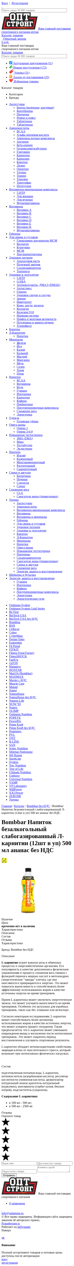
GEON (13, 663)
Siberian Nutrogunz (21, 751)
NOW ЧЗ (15, 704)
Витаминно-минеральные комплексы (33, 189)
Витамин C (24, 216)
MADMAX (16, 676)
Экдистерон (24, 448)
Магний (22, 356)
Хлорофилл (24, 325)
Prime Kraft (16, 724)
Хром (20, 370)
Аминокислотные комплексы (36, 138)
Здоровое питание (21, 257)
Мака (20, 441)
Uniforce (14, 775)
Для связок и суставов (23, 237)
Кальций (22, 353)
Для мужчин (25, 199)
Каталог (19, 806)
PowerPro (15, 721)
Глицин (22, 291)
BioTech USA (17, 615)
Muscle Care (16, 683)
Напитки (22, 336)
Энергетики (24, 414)
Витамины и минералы (32, 516)
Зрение (21, 298)
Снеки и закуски (20, 472)
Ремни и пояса (26, 117)
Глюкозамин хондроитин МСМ (37, 240)
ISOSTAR (15, 670)
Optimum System (19, 605)
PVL (12, 734)
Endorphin (15, 642)
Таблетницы (25, 124)
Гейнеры (14, 233)
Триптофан (24, 182)
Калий (21, 349)
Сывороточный (27, 469)
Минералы (16, 339)
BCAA (21, 131)
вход (4, 1259)
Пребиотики (25, 404)
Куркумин (23, 247)
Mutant (13, 687)
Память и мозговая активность (36, 319)
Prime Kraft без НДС (22, 728)
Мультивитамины (28, 203)
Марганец (23, 360)
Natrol (13, 690)
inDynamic (24, 1226)
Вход (5, 3)
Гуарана (22, 390)
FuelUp (13, 659)
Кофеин (22, 400)
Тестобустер (24, 445)
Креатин (22, 162)
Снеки (21, 486)
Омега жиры (17, 424)
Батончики (24, 476)
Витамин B (24, 213)
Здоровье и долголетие (24, 274)
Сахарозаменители (29, 267)
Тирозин (22, 179)
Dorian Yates (16, 639)
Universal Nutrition (20, 779)
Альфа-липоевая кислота (33, 134)
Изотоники (24, 394)
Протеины (23, 554)
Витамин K (24, 227)
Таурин (21, 172)
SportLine (15, 758)
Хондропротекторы (29, 254)
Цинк (20, 373)
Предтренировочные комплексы (38, 407)
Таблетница (24, 121)
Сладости (23, 482)
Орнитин (23, 169)
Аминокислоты (19, 128)
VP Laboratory (18, 786)
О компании (17, 1203)
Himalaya (15, 666)
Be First (14, 612)
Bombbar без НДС (38, 806)
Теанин (21, 175)
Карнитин (23, 155)
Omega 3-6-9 (25, 431)
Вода (20, 387)
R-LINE (14, 741)
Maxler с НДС (18, 680)
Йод (19, 346)
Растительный (26, 465)
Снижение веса (27, 411)
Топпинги (23, 271)
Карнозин (23, 158)
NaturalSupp (16, 693)
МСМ (20, 250)
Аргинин (23, 141)
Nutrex (13, 707)
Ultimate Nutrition (20, 772)
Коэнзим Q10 (25, 312)
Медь (20, 363)
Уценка (14, 499)
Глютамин (23, 151)
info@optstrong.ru (13, 1213)
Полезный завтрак (28, 264)
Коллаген (23, 244)
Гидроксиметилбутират (32, 148)
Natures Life (16, 700)
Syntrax (13, 762)
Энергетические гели (30, 598)
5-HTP (21, 192)
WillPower (15, 789)
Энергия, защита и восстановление (39, 571)
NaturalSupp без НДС (22, 697)
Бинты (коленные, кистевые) (35, 107)
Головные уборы (27, 421)
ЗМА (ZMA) (25, 438)
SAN (12, 745)
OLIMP (14, 710)
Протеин (14, 452)
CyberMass (16, 635)
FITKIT (14, 649)
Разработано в (11, 1223)
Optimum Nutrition (20, 714)
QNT (12, 738)
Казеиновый (25, 458)
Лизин (21, 165)
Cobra (13, 632)
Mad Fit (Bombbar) (20, 673)
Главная (7, 806)
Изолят (21, 455)
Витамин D (24, 220)
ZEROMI (15, 796)
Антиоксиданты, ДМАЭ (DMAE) (38, 285)
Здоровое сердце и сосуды (33, 295)
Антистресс (24, 288)
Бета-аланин (25, 145)
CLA (20, 493)
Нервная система (28, 315)
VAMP (13, 782)
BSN (12, 625)
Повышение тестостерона (26, 435)
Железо (21, 342)
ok (3, 1237)
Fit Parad (14, 646)
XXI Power (16, 792)
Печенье (22, 479)
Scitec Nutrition (18, 748)
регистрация (10, 1262)
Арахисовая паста (28, 261)
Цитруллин (24, 186)
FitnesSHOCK (18, 656)
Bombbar (14, 622)
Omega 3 (22, 428)
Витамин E (24, 223)
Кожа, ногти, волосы (30, 305)
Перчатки (23, 114)
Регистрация (20, 3)
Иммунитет (24, 302)
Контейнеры (25, 111)
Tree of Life (16, 768)
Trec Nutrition (17, 765)
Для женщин (25, 196)
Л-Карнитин (17, 332)
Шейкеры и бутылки (22, 574)
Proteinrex (15, 731)
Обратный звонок (14, 38)
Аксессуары (17, 104)
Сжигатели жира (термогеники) (37, 496)
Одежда (14, 418)
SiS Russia (15, 755)
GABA (21, 281)
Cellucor (14, 629)
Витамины (16, 206)
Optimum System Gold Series (27, 608)
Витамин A (24, 209)
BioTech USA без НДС (23, 618)
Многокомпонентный (31, 462)
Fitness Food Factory (21, 653)
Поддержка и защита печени (35, 322)
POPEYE (15, 717)
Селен (21, 366)
